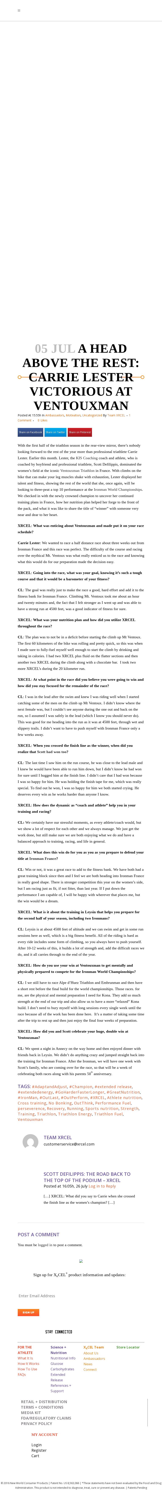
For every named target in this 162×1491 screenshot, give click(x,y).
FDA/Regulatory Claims (46, 1418)
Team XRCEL (116, 415)
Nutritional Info (63, 1358)
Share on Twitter (55, 432)
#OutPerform (74, 1097)
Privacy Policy (36, 1423)
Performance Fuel (113, 1103)
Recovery (56, 1108)
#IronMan (27, 1097)
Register (39, 1450)
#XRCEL (97, 1097)
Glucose (57, 1363)
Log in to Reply (102, 1186)
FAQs (22, 1374)
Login (36, 1444)
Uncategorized (92, 415)
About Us (91, 1353)
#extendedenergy (35, 1092)
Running (75, 1108)
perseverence (31, 1108)
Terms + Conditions (42, 1407)
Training (26, 1113)
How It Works (28, 1363)
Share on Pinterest (80, 432)
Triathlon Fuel (108, 1113)
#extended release (113, 1086)
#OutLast (49, 1097)
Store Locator (128, 1347)
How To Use (27, 1369)
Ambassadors (54, 415)
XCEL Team (94, 1347)
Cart (35, 1455)
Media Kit (31, 1412)
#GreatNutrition (123, 1092)
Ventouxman (30, 1119)
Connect (90, 1369)
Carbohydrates (62, 1369)
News (88, 1364)
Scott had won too (51, 752)
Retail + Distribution (44, 1401)
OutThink (83, 1103)
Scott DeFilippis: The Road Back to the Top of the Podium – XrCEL (87, 1177)
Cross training (32, 1103)
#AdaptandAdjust (49, 1086)
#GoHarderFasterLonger (79, 1092)
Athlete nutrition (124, 1097)
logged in (45, 1245)
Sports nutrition (102, 1108)
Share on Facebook (30, 432)
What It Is (25, 1358)
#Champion (80, 1086)
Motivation (73, 415)
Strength (130, 1108)
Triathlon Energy (75, 1113)
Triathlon (46, 1113)
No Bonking (60, 1103)
